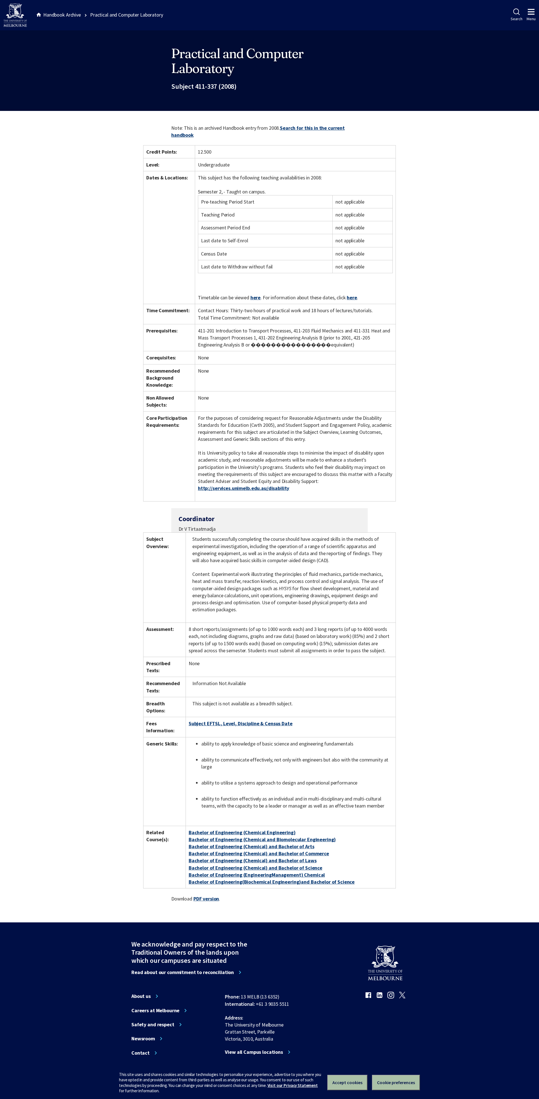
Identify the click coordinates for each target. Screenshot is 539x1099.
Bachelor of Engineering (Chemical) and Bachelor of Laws (253, 860)
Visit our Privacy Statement (293, 1085)
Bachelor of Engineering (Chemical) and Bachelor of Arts (251, 846)
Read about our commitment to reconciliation (182, 972)
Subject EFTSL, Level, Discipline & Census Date (241, 723)
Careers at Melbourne (155, 1010)
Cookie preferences (396, 1082)
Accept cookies (347, 1082)
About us (141, 996)
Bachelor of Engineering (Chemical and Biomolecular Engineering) (262, 839)
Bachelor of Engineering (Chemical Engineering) (242, 832)
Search (516, 18)
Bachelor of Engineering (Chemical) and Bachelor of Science (255, 868)
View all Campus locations (254, 1052)
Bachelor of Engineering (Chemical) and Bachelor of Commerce (259, 853)
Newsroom (143, 1039)
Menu (531, 18)
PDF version (206, 898)
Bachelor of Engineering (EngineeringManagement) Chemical (257, 875)
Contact (140, 1053)
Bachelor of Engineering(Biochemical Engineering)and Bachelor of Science (272, 882)
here (255, 297)
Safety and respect (152, 1025)
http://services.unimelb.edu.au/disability (243, 488)
